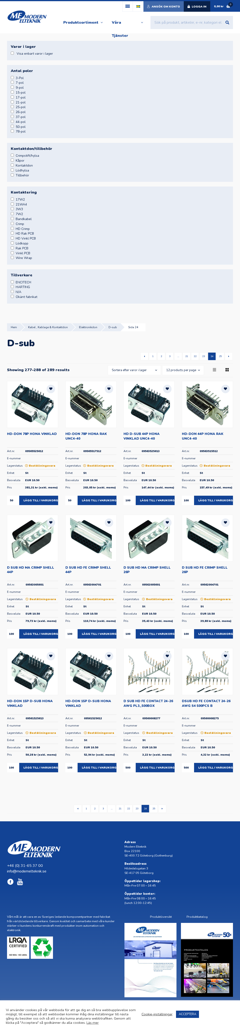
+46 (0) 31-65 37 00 (25, 865)
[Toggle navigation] (127, 6)
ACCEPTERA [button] (187, 1014)
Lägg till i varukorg (40, 500)
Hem (14, 327)
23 (203, 356)
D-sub (113, 327)
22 (195, 356)
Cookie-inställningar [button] (157, 1014)
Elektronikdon (88, 327)
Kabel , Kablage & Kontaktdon (48, 327)
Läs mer (92, 1022)
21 (186, 356)
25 (220, 356)
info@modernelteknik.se (26, 871)
